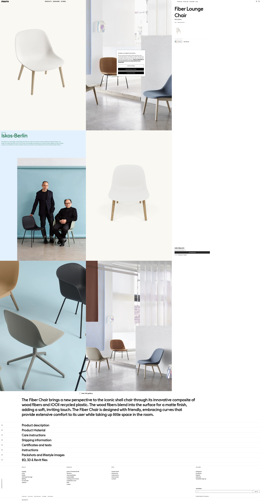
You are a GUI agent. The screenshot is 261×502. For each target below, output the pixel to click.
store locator (115, 477)
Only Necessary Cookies (130, 69)
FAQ (68, 482)
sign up (256, 491)
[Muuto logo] (5, 1)
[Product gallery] (43, 65)
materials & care (71, 480)
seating (24, 471)
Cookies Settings (131, 65)
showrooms (114, 473)
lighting (24, 478)
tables (23, 475)
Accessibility (44, 496)
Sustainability (191, 1)
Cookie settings (50, 496)
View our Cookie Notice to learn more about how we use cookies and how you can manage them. (131, 61)
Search (25, 500)
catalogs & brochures (73, 478)
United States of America (202, 496)
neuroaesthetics (71, 475)
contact (113, 478)
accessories (25, 480)
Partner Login (185, 1)
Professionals (179, 1)
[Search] (259, 1)
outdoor (24, 482)
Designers (56, 1)
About (196, 1)
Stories (63, 1)
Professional (180, 254)
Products (48, 1)
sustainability (70, 477)
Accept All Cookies (131, 72)
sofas (23, 473)
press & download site (73, 471)
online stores (115, 475)
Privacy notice (30, 496)
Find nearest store (192, 252)
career (69, 484)
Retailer (185, 254)
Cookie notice (24, 496)
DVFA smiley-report (37, 496)
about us (69, 473)
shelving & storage (27, 477)
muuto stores (115, 471)
